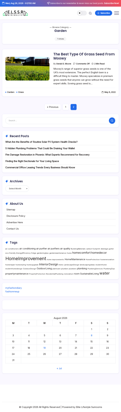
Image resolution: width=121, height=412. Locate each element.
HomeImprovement (25, 258)
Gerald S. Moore (63, 64)
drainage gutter (107, 249)
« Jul (59, 368)
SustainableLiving (89, 273)
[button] (82, 13)
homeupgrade (32, 265)
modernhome (101, 265)
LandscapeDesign (71, 265)
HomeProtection (93, 260)
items (61, 265)
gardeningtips (43, 253)
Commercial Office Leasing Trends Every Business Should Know (40, 167)
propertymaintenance (17, 273)
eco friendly (10, 253)
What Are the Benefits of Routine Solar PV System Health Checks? (41, 141)
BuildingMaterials (78, 249)
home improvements (55, 260)
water (104, 273)
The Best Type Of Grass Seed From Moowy (84, 56)
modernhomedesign (13, 269)
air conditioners (12, 249)
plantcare (56, 269)
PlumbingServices (95, 269)
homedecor (99, 252)
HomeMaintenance (75, 259)
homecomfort (81, 252)
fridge (33, 253)
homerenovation (107, 260)
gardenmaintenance (57, 253)
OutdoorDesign (29, 269)
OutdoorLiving (44, 268)
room (77, 273)
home (69, 253)
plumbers (73, 269)
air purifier (41, 248)
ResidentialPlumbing (54, 274)
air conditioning (27, 248)
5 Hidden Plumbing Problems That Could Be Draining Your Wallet (40, 148)
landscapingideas (87, 265)
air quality (65, 248)
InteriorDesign (48, 264)
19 (44, 347)
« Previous (52, 106)
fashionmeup (12, 291)
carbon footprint (93, 249)
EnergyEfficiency (23, 253)
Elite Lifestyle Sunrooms (89, 407)
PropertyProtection (37, 274)
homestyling (21, 265)
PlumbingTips (109, 269)
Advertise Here (14, 222)
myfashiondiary (13, 287)
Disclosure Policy (15, 215)
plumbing (82, 268)
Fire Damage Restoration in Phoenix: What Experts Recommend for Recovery (47, 154)
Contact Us (12, 228)
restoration (68, 274)
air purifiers (54, 248)
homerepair (10, 265)
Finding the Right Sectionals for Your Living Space (32, 161)
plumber (64, 269)
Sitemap (10, 209)
